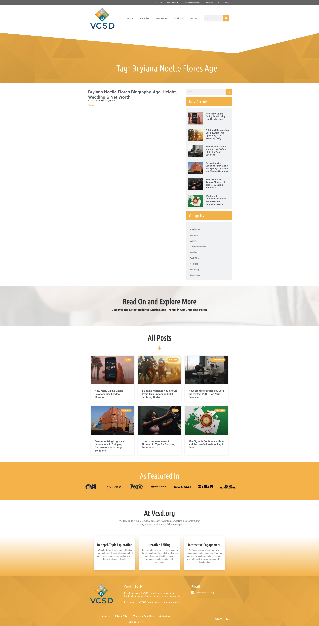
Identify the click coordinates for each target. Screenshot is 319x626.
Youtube (194, 264)
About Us (158, 2)
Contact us (209, 2)
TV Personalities (198, 246)
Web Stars (195, 258)
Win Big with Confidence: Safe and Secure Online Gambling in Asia (216, 200)
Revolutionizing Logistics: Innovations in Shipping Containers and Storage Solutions (217, 167)
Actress (194, 235)
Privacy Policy (172, 2)
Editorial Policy (223, 2)
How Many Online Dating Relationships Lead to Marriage (216, 116)
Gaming (193, 18)
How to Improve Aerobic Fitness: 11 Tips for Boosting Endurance (215, 183)
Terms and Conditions (191, 2)
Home (130, 18)
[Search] (226, 18)
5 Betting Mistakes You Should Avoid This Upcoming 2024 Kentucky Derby (217, 134)
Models (193, 252)
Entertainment (161, 18)
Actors (193, 241)
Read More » (92, 105)
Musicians (179, 18)
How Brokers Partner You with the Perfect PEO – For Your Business (216, 150)
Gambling (194, 269)
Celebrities (144, 18)
